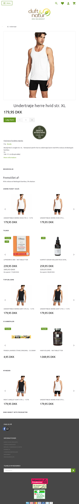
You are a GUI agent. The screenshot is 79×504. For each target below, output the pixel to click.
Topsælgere (8, 280)
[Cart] (74, 3)
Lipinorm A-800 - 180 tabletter (16, 260)
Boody (9, 144)
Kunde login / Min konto (11, 442)
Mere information (10, 157)
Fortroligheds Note (10, 444)
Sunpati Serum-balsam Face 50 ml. (53, 260)
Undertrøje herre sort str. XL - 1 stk (19, 309)
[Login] (68, 3)
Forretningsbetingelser (11, 452)
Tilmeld (73, 470)
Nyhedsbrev (7, 454)
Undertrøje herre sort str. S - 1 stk (55, 309)
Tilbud (6, 230)
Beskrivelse (8, 169)
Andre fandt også (11, 189)
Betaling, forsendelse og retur (13, 447)
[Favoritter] (62, 3)
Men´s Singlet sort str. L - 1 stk (16, 399)
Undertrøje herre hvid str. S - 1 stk (18, 218)
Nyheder (6, 370)
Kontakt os (7, 449)
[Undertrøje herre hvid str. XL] (39, 65)
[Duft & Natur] (39, 13)
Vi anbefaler (8, 321)
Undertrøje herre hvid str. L (52, 218)
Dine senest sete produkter (15, 412)
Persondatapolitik (9, 457)
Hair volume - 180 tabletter (51, 350)
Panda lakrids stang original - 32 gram (19, 350)
